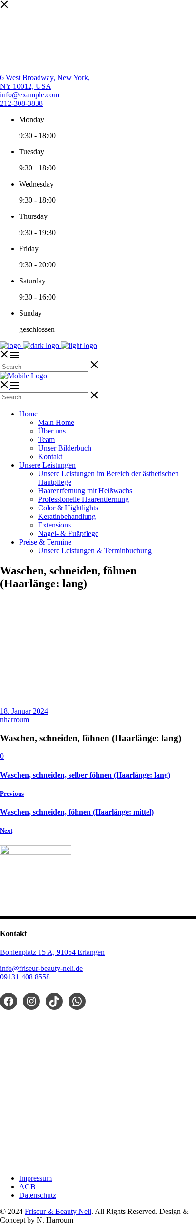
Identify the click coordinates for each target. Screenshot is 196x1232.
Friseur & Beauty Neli (58, 1211)
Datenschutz (37, 1195)
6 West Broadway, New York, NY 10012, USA (45, 82)
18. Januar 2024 (24, 711)
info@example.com (29, 95)
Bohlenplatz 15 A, (28, 952)
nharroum (14, 719)
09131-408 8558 (25, 977)
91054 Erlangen (81, 952)
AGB (27, 1187)
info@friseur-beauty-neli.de (41, 968)
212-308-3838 (21, 103)
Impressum (35, 1178)
